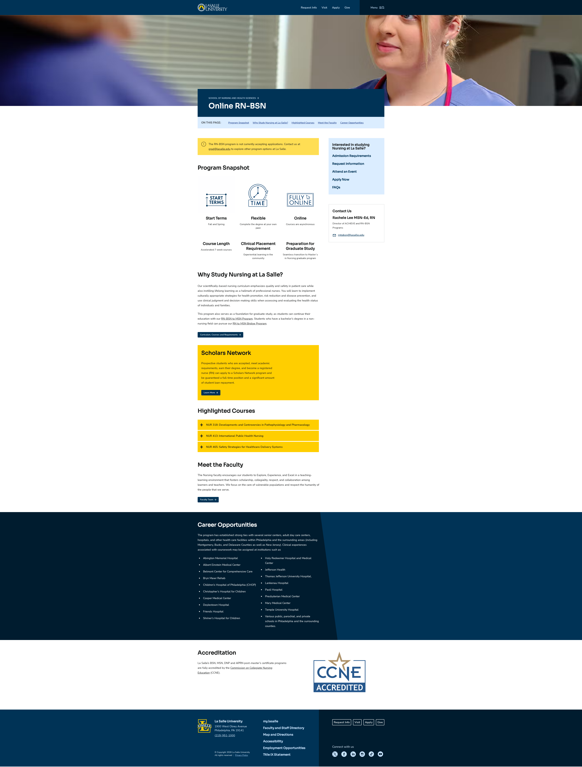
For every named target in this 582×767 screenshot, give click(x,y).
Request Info (309, 7)
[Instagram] (362, 754)
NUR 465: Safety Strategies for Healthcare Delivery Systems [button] (244, 447)
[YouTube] (380, 754)
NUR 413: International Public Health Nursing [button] (234, 436)
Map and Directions (278, 735)
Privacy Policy (241, 755)
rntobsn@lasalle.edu (351, 235)
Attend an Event (344, 172)
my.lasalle (270, 721)
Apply (336, 7)
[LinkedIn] (353, 754)
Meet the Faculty (327, 122)
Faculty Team (206, 499)
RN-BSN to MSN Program (237, 319)
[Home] (212, 7)
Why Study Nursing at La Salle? (270, 122)
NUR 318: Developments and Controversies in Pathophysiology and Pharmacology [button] (258, 425)
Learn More (209, 392)
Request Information (348, 164)
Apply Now (340, 179)
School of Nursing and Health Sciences (232, 98)
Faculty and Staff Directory (283, 728)
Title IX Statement (277, 755)
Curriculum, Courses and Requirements (219, 334)
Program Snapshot (238, 122)
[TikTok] (371, 754)
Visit (324, 7)
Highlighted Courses (303, 122)
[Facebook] (344, 754)
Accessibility (273, 741)
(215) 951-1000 (225, 735)
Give (347, 7)
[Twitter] (335, 754)
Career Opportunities (352, 122)
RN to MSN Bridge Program (249, 323)
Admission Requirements (351, 156)
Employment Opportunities (284, 748)
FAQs (336, 187)
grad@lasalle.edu (219, 149)
